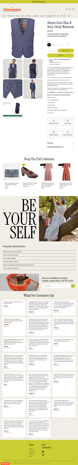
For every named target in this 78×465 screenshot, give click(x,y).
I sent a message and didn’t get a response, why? (18, 265)
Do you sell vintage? (9, 258)
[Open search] (66, 9)
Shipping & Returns (55, 147)
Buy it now (60, 55)
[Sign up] (73, 286)
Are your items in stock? (11, 262)
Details (50, 143)
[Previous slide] (4, 172)
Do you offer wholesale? (10, 268)
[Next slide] (19, 172)
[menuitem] (4, 16)
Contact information (45, 463)
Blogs (30, 456)
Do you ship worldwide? (10, 255)
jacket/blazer (60, 92)
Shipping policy (37, 463)
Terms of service (29, 463)
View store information (54, 64)
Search (30, 448)
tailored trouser (69, 92)
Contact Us (31, 451)
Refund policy (16, 463)
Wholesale (31, 453)
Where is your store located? (12, 252)
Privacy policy (22, 463)
